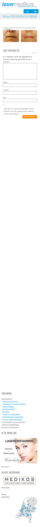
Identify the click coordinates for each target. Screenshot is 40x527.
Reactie (6, 62)
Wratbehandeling (8, 409)
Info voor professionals (10, 427)
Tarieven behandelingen (10, 425)
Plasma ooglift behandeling (12, 419)
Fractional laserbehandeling (28, 28)
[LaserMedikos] (20, 5)
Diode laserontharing (10, 401)
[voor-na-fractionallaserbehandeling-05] (20, 41)
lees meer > (5, 467)
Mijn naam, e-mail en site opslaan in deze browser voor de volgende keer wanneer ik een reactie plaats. (19, 111)
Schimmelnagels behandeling (12, 417)
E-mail (6, 90)
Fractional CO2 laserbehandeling (14, 404)
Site (4, 97)
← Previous (7, 29)
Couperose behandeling (11, 414)
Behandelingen (6, 399)
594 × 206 (15, 28)
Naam (6, 82)
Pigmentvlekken (8, 406)
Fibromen (5, 412)
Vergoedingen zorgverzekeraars (13, 422)
